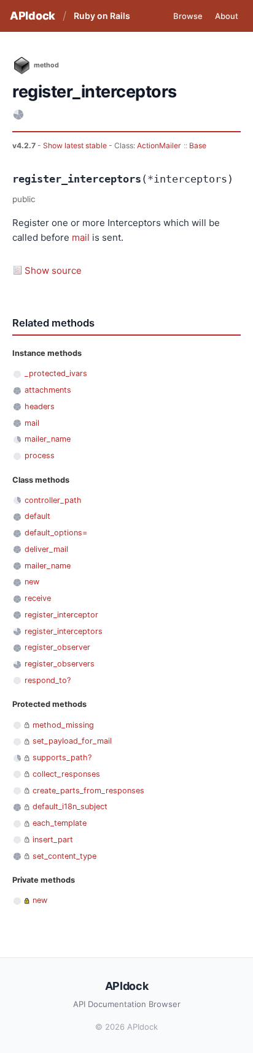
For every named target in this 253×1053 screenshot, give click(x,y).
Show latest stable (76, 145)
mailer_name (48, 438)
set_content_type (64, 856)
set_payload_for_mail (72, 740)
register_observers (60, 663)
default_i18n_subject (70, 806)
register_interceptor (61, 614)
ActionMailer (159, 145)
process (40, 455)
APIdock (32, 15)
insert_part (53, 839)
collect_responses (66, 774)
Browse (188, 16)
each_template (60, 823)
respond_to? (48, 680)
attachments (48, 389)
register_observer (57, 647)
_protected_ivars (56, 373)
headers (40, 406)
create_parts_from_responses (88, 790)
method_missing (63, 725)
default (37, 516)
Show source (53, 270)
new (32, 581)
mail (81, 237)
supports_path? (62, 757)
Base (197, 145)
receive (38, 598)
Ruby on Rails (102, 15)
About (226, 16)
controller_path (53, 500)
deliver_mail (46, 549)
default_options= (56, 532)
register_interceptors (64, 631)
